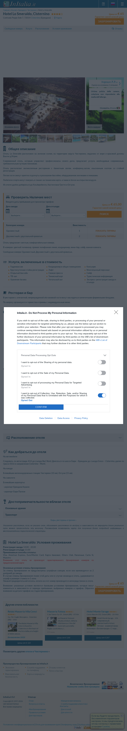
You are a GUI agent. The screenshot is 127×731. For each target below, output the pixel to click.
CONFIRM (41, 407)
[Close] (117, 313)
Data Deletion (46, 418)
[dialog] (63, 365)
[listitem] (63, 355)
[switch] (102, 362)
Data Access (63, 418)
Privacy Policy (81, 418)
